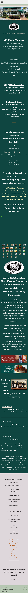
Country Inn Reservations (14, 499)
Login (25, 588)
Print (3, 588)
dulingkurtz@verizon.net (14, 152)
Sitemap (8, 588)
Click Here (14, 491)
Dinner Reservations (14, 489)
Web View (24, 589)
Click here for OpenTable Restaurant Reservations (14, 33)
